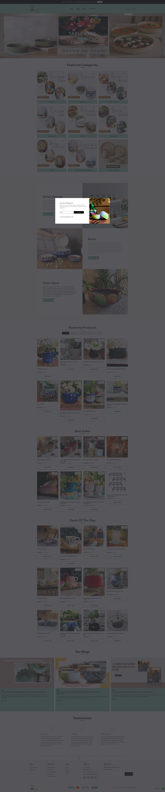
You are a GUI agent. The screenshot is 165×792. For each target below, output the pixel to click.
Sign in (79, 212)
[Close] (110, 198)
